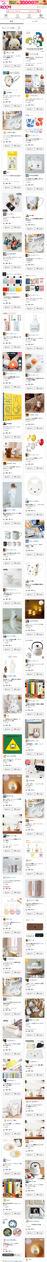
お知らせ (29, 16)
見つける (18, 16)
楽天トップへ (41, 7)
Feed (6, 16)
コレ (8, 66)
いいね (17, 66)
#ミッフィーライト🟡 (33, 624)
